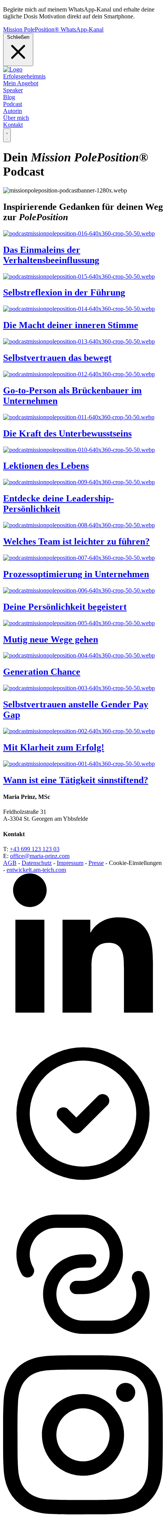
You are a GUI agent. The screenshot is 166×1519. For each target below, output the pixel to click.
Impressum (70, 863)
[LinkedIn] (83, 1030)
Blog (9, 97)
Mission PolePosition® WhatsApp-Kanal (53, 29)
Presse (96, 863)
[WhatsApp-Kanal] (83, 1351)
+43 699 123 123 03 (34, 849)
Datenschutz (37, 863)
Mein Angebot (20, 83)
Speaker (13, 90)
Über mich (16, 118)
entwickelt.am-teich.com (36, 870)
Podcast (12, 104)
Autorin (12, 111)
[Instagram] (83, 1512)
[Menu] (7, 135)
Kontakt (13, 124)
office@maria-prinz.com (39, 856)
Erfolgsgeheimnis (24, 76)
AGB (10, 863)
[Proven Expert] (83, 1191)
